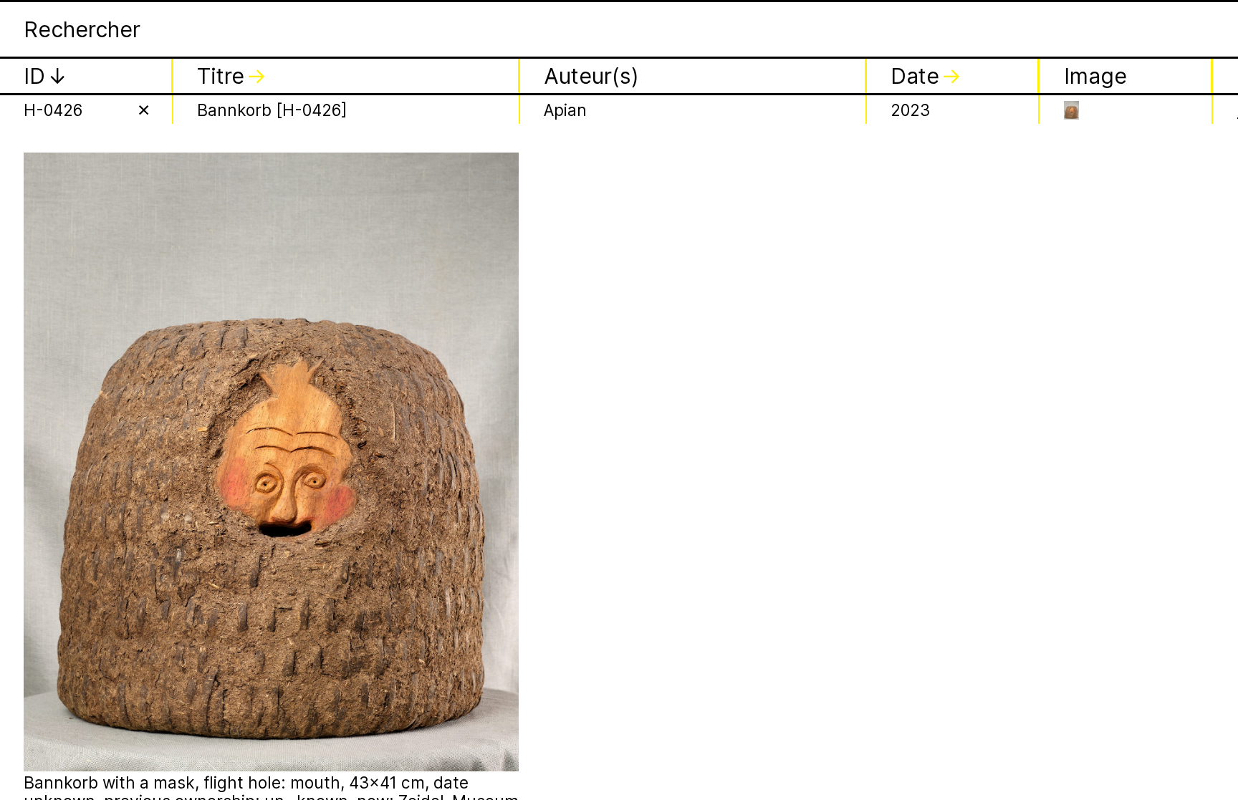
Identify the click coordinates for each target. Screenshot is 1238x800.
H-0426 (53, 110)
